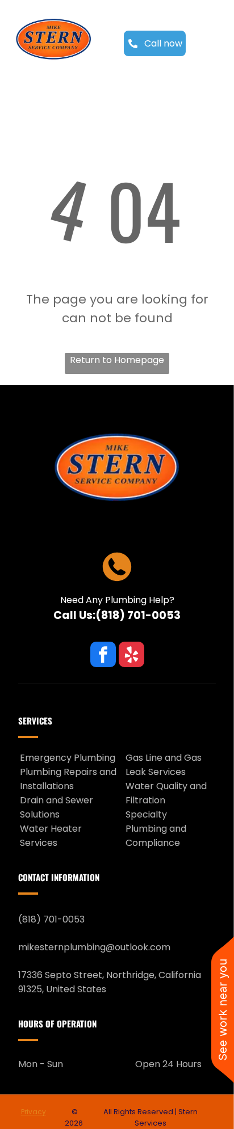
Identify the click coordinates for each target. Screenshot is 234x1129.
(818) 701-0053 (138, 615)
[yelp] (131, 656)
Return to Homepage (117, 359)
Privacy (33, 1112)
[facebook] (103, 656)
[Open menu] (212, 43)
